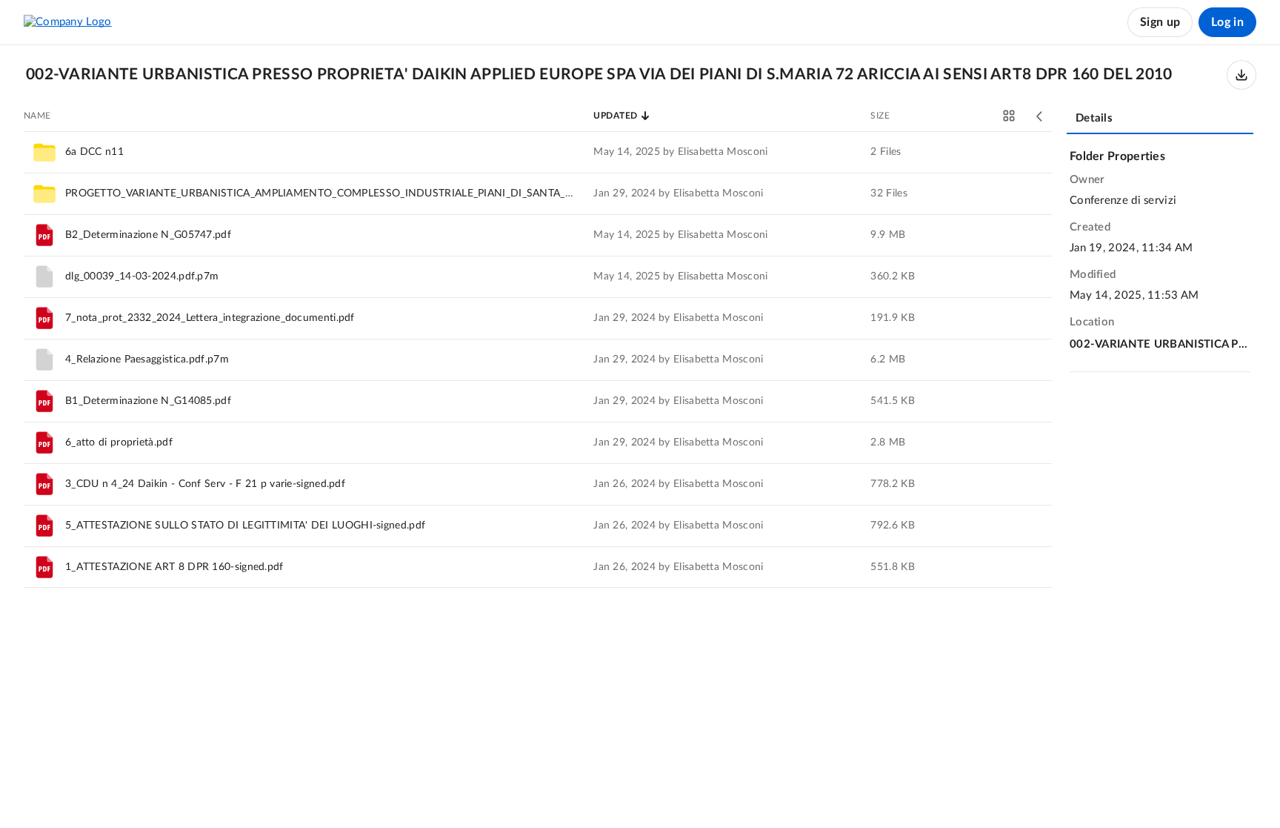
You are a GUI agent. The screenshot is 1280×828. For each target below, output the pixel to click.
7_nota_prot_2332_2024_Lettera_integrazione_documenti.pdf (210, 318)
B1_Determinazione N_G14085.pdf (148, 401)
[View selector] (1009, 115)
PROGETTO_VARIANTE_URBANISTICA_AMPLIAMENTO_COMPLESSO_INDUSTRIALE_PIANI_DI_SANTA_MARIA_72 (340, 193)
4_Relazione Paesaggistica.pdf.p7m (147, 359)
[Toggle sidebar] (1040, 116)
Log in (1227, 22)
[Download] (1241, 75)
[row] (538, 152)
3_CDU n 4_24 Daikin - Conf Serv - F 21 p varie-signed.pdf (205, 484)
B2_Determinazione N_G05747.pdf (148, 235)
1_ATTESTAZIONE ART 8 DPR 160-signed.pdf (174, 567)
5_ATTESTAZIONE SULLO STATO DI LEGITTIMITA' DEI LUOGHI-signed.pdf (245, 525)
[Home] (68, 22)
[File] (44, 235)
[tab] (1160, 119)
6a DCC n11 (94, 152)
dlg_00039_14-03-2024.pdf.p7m (142, 276)
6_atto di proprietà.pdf (119, 442)
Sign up (1160, 22)
